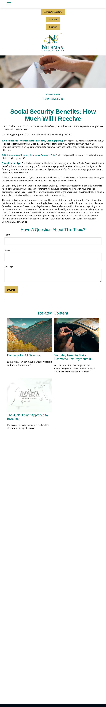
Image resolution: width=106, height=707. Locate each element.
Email (7, 250)
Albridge (53, 19)
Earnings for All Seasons (24, 355)
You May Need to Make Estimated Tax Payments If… (74, 357)
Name (7, 234)
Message (9, 266)
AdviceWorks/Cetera (53, 12)
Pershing (53, 27)
